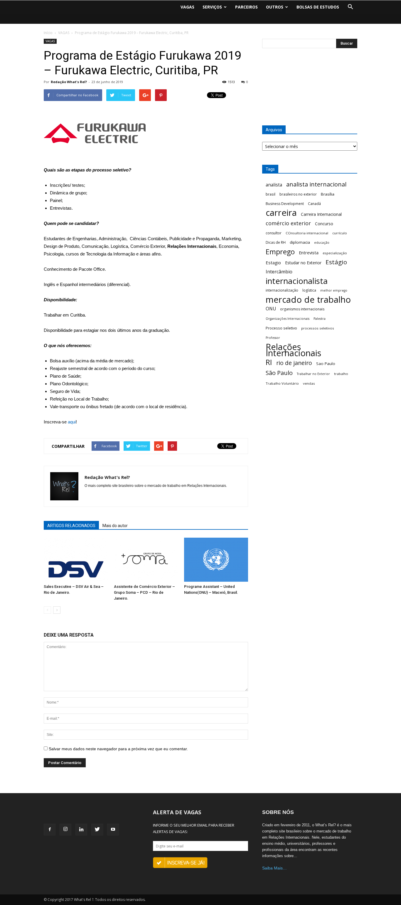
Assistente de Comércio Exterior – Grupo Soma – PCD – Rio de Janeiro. (144, 592)
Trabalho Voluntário (282, 383)
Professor (273, 338)
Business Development (285, 203)
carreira (281, 213)
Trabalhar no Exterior (313, 374)
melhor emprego (333, 290)
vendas (309, 383)
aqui (72, 421)
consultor (274, 233)
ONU (271, 309)
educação (321, 242)
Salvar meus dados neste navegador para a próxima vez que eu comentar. (118, 748)
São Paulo (279, 373)
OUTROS (274, 7)
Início (48, 32)
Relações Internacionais (293, 350)
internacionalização (282, 290)
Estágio (336, 262)
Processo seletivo (281, 328)
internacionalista (297, 281)
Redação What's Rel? (69, 82)
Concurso (324, 223)
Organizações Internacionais (287, 319)
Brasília (327, 194)
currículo (339, 233)
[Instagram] (65, 829)
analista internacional (316, 184)
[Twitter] (97, 829)
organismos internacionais (302, 309)
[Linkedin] (81, 829)
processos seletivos (317, 328)
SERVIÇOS (212, 7)
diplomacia (300, 242)
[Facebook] (49, 829)
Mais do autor (115, 525)
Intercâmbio (279, 272)
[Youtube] (113, 829)
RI (269, 362)
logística (309, 290)
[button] (350, 7)
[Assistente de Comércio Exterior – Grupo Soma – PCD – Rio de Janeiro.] (146, 560)
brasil (270, 194)
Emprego (280, 252)
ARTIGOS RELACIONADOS (71, 525)
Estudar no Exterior (303, 262)
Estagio (273, 262)
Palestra (320, 319)
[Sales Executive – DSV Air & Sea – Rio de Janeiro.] (76, 560)
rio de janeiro (294, 363)
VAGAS (187, 7)
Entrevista (309, 252)
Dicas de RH (276, 242)
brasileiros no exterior (298, 194)
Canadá (314, 203)
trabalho (341, 373)
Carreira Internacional (321, 214)
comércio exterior (288, 223)
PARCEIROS (246, 7)
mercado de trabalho (308, 300)
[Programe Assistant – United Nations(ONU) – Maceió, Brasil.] (216, 560)
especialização (335, 253)
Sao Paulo (325, 363)
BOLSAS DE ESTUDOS (317, 7)
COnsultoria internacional (307, 233)
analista (274, 185)
